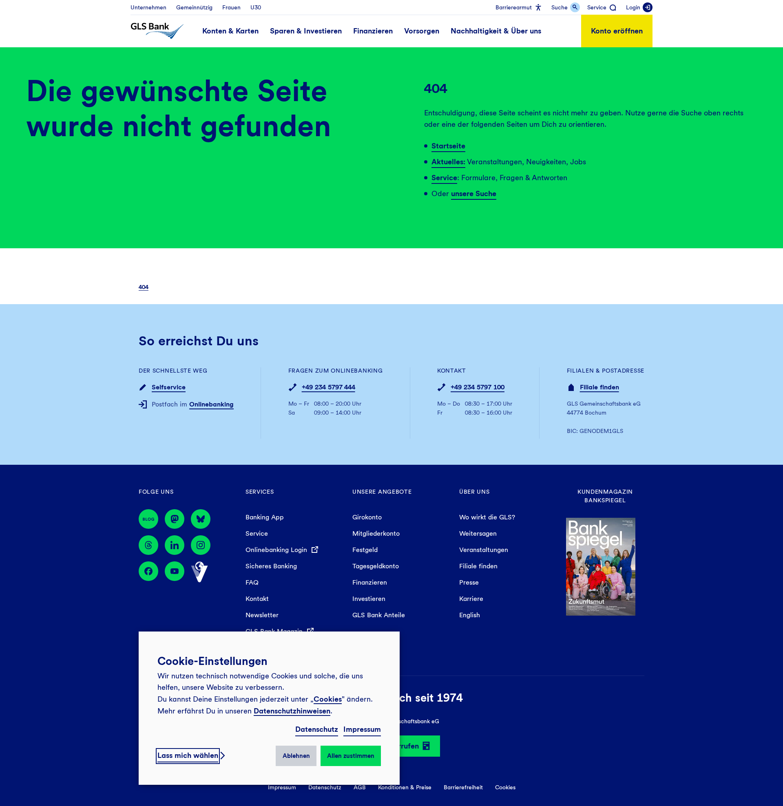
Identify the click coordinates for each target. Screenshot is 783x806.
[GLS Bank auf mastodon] (174, 519)
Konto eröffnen (617, 30)
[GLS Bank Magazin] (148, 519)
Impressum (362, 729)
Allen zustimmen (350, 756)
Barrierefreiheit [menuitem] (463, 787)
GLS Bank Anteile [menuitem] (378, 615)
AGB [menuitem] (360, 787)
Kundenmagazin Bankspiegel (605, 495)
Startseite (448, 145)
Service (444, 177)
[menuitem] (148, 7)
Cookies (328, 699)
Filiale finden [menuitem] (478, 566)
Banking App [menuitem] (265, 517)
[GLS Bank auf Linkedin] (174, 545)
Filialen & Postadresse (605, 370)
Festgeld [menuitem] (365, 550)
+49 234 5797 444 (328, 387)
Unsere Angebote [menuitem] (382, 491)
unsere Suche (473, 193)
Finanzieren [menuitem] (369, 582)
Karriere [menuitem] (471, 599)
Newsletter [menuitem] (262, 615)
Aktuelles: (448, 161)
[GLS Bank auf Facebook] (148, 572)
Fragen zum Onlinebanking (335, 370)
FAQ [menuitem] (252, 582)
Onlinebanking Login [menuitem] (277, 550)
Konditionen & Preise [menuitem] (404, 787)
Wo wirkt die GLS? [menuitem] (487, 517)
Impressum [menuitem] (282, 787)
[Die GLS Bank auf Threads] (148, 545)
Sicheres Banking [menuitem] (271, 566)
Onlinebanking (211, 404)
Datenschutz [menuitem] (324, 787)
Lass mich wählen (187, 755)
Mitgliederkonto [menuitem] (376, 533)
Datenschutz (316, 729)
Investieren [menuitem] (368, 599)
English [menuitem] (469, 615)
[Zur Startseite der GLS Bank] (157, 31)
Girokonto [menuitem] (367, 517)
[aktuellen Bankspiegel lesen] (600, 566)
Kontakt (451, 370)
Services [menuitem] (260, 491)
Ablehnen (296, 756)
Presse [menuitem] (469, 582)
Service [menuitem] (257, 533)
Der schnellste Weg (173, 370)
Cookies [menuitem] (505, 787)
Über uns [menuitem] (474, 491)
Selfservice (169, 387)
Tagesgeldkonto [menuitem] (375, 566)
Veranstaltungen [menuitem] (483, 550)
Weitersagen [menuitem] (478, 533)
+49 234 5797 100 (477, 387)
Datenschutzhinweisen (292, 711)
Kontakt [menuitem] (257, 599)
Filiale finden (599, 387)
